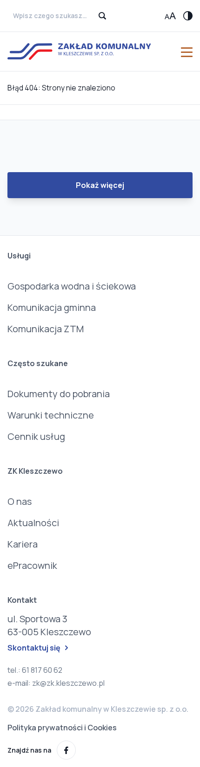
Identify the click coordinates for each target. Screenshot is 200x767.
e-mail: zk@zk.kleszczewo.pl (56, 683)
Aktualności (33, 522)
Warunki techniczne (50, 415)
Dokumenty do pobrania (58, 393)
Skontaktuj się (33, 648)
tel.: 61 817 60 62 (34, 670)
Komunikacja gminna (51, 307)
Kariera (22, 544)
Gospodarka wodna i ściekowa (71, 286)
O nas (19, 501)
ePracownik (32, 565)
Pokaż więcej (100, 185)
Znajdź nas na (29, 750)
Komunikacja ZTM (45, 328)
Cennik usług (36, 436)
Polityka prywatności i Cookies (62, 727)
